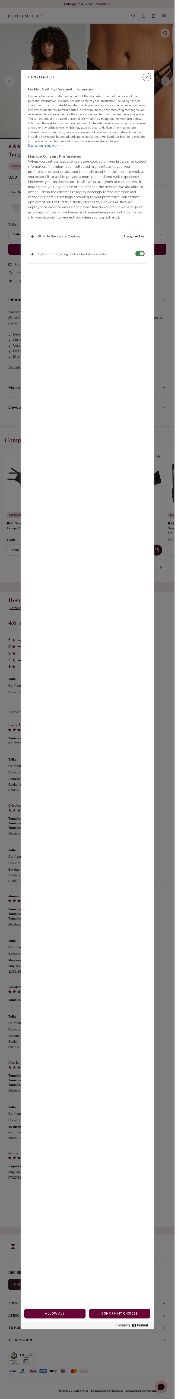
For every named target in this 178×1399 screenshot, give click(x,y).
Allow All (55, 1314)
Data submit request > (43, 146)
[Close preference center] (146, 77)
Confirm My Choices (119, 1314)
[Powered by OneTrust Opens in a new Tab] (134, 1325)
